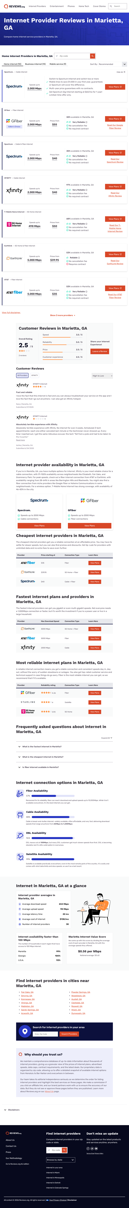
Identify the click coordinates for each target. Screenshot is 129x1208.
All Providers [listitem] (22, 375)
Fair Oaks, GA (27, 992)
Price (45, 349)
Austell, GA (76, 999)
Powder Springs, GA (80, 992)
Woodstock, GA (78, 996)
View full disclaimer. (11, 312)
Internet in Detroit (53, 1183)
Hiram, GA (76, 1010)
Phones (71, 6)
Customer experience (53, 357)
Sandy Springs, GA (30, 1010)
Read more (20, 440)
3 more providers (62, 315)
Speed (46, 335)
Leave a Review (99, 351)
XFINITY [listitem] (34, 375)
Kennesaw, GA (28, 999)
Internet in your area (54, 1168)
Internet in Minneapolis (55, 1178)
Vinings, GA (26, 1003)
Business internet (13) (35, 64)
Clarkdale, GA (77, 1003)
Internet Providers (37, 6)
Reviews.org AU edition (19, 1164)
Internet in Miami (52, 1173)
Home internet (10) (12, 64)
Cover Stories (99, 6)
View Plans (114, 87)
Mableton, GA (27, 1006)
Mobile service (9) (58, 64)
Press (8, 1152)
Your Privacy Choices (57, 1200)
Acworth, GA (27, 1013)
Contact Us (11, 1146)
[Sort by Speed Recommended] (112, 64)
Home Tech (84, 6)
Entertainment (57, 6)
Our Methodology (14, 1158)
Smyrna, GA (26, 996)
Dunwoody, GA (78, 1013)
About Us (49, 1091)
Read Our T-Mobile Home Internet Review (115, 228)
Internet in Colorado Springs (57, 1188)
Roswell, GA (76, 1006)
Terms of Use (90, 1153)
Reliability (47, 342)
